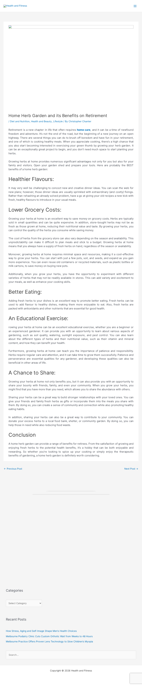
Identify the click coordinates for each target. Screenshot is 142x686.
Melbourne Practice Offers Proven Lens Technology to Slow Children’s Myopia (49, 641)
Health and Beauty (41, 121)
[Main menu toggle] (135, 6)
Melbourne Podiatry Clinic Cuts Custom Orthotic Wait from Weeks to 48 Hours (49, 636)
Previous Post (13, 468)
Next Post (131, 468)
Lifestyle (58, 121)
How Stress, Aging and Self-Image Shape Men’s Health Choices (41, 631)
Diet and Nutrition (20, 121)
